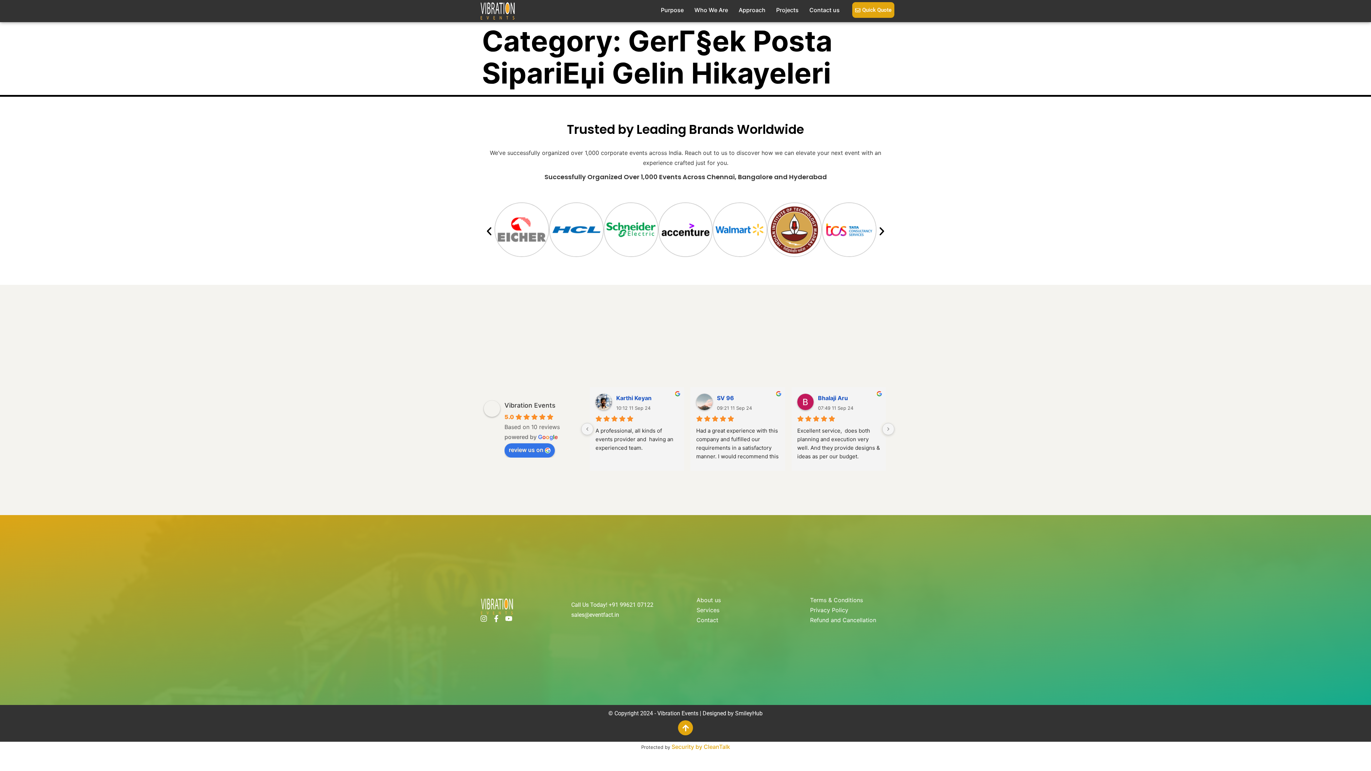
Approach (752, 10)
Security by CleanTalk (701, 746)
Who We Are (711, 10)
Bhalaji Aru (833, 398)
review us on (526, 449)
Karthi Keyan (634, 398)
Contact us (824, 10)
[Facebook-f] (496, 618)
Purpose (672, 10)
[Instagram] (483, 618)
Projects (787, 10)
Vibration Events (530, 405)
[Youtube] (508, 618)
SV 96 (725, 398)
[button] (489, 231)
